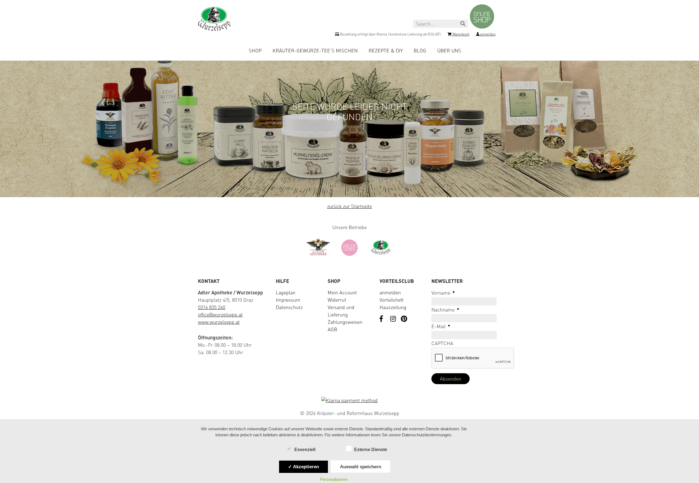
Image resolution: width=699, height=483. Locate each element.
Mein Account (342, 292)
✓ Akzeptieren (303, 466)
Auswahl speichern (360, 466)
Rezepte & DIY (386, 51)
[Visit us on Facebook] (383, 319)
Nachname (445, 310)
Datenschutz (289, 307)
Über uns (449, 51)
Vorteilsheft (392, 300)
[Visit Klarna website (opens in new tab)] (349, 400)
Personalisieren (334, 479)
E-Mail (440, 326)
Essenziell (304, 449)
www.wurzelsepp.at (219, 322)
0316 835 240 (211, 307)
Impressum (288, 300)
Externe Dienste (370, 449)
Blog (420, 51)
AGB (332, 329)
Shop (255, 51)
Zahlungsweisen (345, 322)
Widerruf (337, 300)
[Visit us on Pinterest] (404, 319)
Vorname (443, 293)
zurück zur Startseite (349, 206)
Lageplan (285, 292)
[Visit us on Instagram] (393, 319)
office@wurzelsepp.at (220, 315)
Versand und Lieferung (341, 311)
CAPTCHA (442, 343)
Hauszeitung (393, 307)
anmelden (390, 292)
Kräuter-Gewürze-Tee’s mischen (315, 51)
